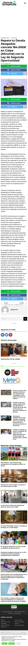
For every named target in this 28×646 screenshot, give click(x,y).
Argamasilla (3, 623)
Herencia (17, 623)
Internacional (5, 38)
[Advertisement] (14, 21)
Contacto (10, 613)
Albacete (3, 620)
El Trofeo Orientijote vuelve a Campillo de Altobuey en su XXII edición (14, 526)
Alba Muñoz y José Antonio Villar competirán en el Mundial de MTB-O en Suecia (13, 464)
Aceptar (4, 643)
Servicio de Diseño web (19, 611)
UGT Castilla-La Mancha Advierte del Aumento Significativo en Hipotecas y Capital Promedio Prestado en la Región (13, 599)
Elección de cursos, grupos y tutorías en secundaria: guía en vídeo (13, 485)
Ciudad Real (3, 626)
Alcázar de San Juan (5, 621)
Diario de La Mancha (19, 621)
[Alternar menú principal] (25, 3)
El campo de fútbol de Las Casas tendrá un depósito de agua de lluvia (13, 547)
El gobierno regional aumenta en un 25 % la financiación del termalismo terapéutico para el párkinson (14, 554)
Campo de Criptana (5, 625)
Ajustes (18, 643)
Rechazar (11, 643)
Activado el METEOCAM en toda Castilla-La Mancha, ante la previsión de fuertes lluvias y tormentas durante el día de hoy (19, 420)
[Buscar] (25, 319)
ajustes (13, 640)
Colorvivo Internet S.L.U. (15, 632)
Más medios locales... (20, 625)
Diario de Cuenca (19, 620)
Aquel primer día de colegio (10, 359)
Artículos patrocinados (8, 611)
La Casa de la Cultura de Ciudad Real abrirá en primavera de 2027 (12, 506)
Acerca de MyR (16, 613)
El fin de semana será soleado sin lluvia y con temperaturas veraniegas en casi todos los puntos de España (19, 394)
